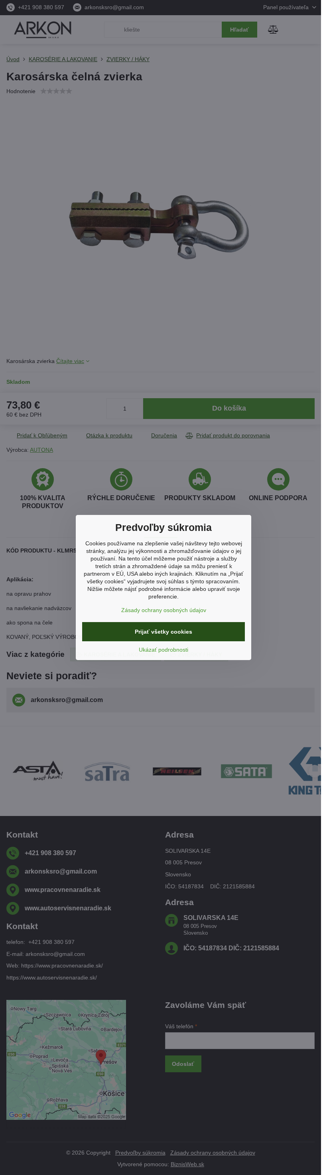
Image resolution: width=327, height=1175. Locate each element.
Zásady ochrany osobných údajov (163, 610)
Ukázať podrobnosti (163, 649)
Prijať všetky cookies (163, 631)
